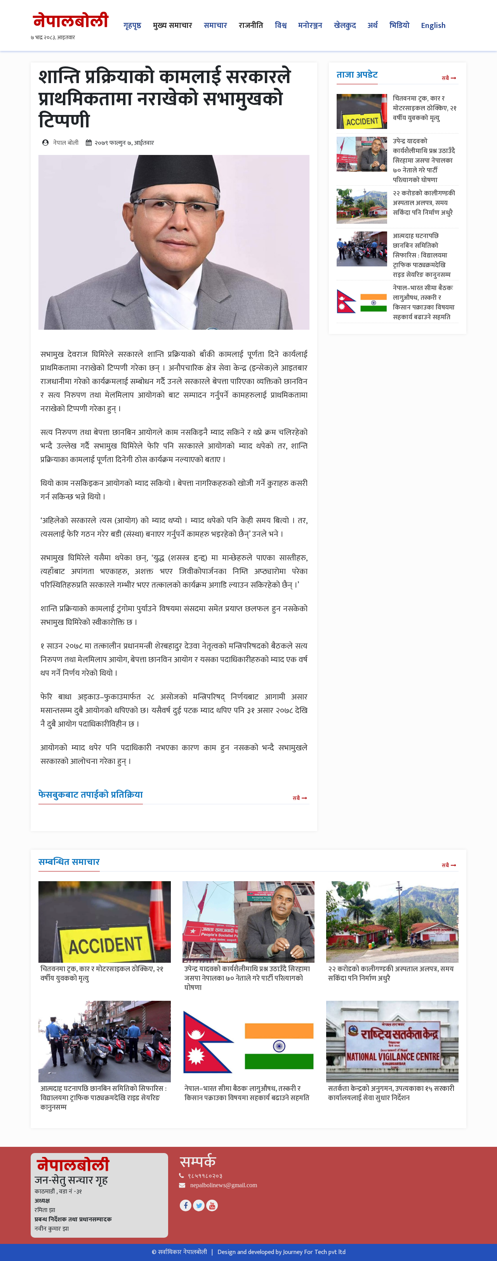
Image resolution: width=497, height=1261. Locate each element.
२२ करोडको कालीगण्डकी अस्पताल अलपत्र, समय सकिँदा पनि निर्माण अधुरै (424, 203)
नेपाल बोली (65, 143)
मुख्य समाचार (172, 25)
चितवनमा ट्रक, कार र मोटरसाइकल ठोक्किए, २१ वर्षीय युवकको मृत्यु (425, 108)
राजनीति (251, 25)
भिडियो (399, 25)
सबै (296, 798)
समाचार (215, 25)
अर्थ (373, 25)
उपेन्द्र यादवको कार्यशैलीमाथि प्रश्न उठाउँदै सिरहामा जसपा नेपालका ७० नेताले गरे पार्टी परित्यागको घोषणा (424, 161)
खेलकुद (345, 25)
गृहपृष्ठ (132, 25)
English (433, 25)
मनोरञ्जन (310, 25)
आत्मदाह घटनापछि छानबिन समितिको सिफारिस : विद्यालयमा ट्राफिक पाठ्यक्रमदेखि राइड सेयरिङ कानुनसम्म (422, 255)
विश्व (281, 25)
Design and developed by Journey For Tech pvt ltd (281, 1252)
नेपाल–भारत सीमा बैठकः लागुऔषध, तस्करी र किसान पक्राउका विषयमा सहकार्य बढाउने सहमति (424, 303)
